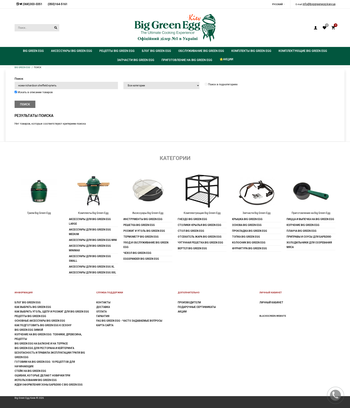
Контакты (103, 302)
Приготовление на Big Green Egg (311, 212)
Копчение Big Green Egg (303, 225)
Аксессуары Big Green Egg (147, 212)
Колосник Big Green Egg (248, 242)
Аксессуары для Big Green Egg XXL (92, 272)
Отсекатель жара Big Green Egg (199, 236)
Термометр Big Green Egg (141, 236)
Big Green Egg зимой (29, 329)
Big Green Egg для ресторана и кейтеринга (44, 348)
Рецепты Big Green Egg (30, 316)
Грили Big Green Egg (39, 212)
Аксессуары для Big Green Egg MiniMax (90, 248)
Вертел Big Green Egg (192, 248)
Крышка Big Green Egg (247, 219)
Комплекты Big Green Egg (93, 212)
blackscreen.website (272, 315)
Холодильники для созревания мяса (309, 245)
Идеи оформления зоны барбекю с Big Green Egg (49, 384)
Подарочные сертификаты (197, 307)
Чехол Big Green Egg (137, 252)
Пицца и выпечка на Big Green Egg (310, 219)
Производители (189, 302)
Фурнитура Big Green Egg (249, 248)
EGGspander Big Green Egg (141, 258)
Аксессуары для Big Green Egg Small (90, 258)
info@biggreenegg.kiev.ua (319, 4)
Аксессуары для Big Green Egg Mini (93, 240)
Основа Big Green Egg (247, 225)
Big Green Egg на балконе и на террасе (41, 343)
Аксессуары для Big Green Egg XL (91, 266)
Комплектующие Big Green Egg (202, 212)
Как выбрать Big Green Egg (33, 307)
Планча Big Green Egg (301, 230)
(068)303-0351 (32, 4)
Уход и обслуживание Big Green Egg (145, 245)
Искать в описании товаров (35, 92)
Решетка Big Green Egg (139, 225)
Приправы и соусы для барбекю (309, 236)
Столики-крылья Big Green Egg (199, 225)
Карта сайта (104, 325)
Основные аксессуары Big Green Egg (40, 320)
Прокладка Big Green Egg (249, 230)
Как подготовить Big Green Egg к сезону (43, 325)
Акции (182, 311)
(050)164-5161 (57, 4)
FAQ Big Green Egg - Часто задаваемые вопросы (129, 320)
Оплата (101, 311)
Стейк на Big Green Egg (30, 370)
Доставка (103, 307)
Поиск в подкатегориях (222, 84)
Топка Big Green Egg (246, 236)
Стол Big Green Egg (191, 230)
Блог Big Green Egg (28, 302)
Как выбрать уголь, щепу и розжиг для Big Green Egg (52, 311)
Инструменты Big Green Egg (142, 219)
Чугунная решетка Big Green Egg (200, 242)
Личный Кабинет (271, 302)
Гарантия (102, 316)
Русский (277, 4)
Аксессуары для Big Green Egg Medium (90, 232)
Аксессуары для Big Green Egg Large (90, 221)
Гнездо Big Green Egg (192, 219)
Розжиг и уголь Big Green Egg (144, 230)
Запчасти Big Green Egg (257, 212)
